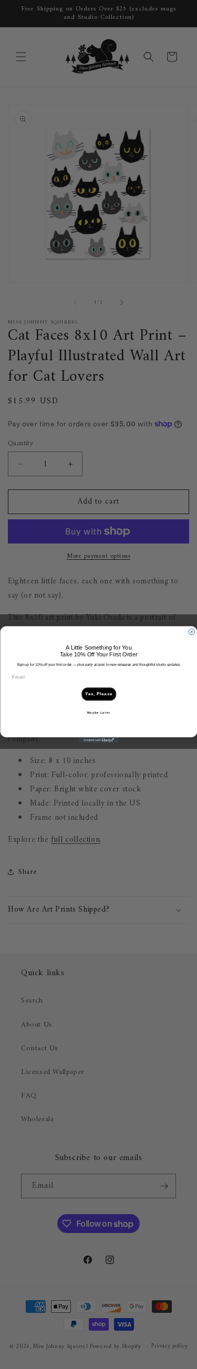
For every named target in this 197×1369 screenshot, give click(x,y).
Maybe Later (98, 713)
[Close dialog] (192, 632)
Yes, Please (98, 694)
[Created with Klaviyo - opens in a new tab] (98, 740)
